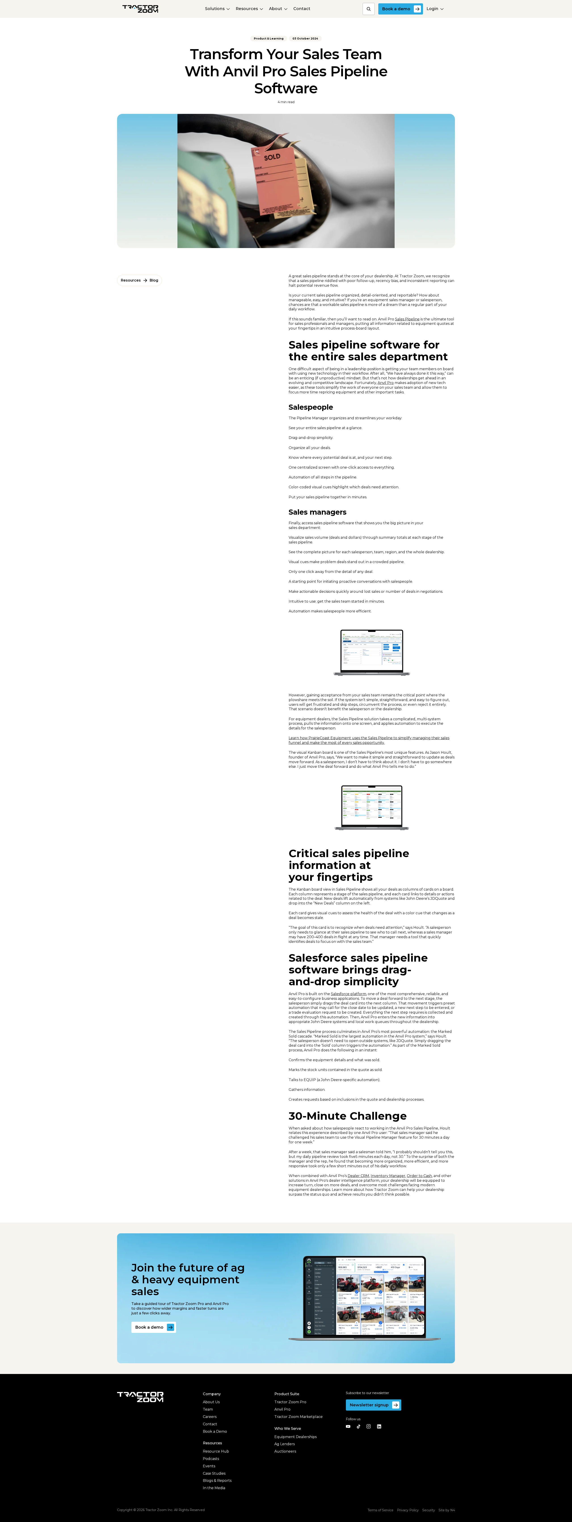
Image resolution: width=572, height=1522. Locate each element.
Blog (154, 280)
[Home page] (140, 9)
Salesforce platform (348, 994)
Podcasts (211, 1459)
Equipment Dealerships (295, 1437)
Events (209, 1466)
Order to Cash (419, 1176)
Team (208, 1409)
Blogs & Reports (217, 1480)
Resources (131, 280)
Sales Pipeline (407, 319)
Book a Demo (215, 1431)
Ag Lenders (284, 1444)
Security (428, 1510)
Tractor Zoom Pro (290, 1402)
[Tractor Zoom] (140, 1397)
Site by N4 (447, 1510)
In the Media (214, 1488)
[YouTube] (348, 1426)
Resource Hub (216, 1451)
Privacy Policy (408, 1510)
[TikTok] (358, 1426)
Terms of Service (380, 1510)
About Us (211, 1402)
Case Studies (214, 1473)
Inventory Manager (388, 1176)
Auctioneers (285, 1451)
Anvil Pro (386, 383)
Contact (210, 1424)
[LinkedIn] (379, 1426)
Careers (210, 1417)
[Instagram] (368, 1426)
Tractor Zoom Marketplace (298, 1417)
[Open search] (369, 9)
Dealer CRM (358, 1176)
